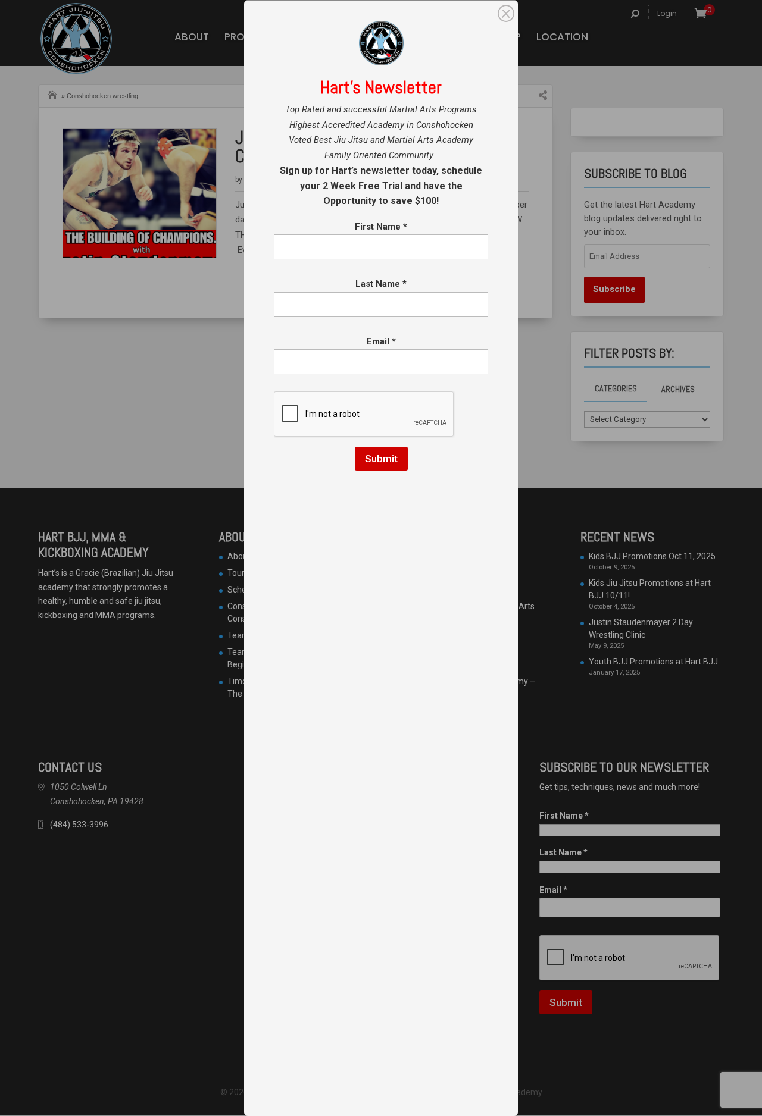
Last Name (381, 283)
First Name (381, 226)
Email (381, 341)
